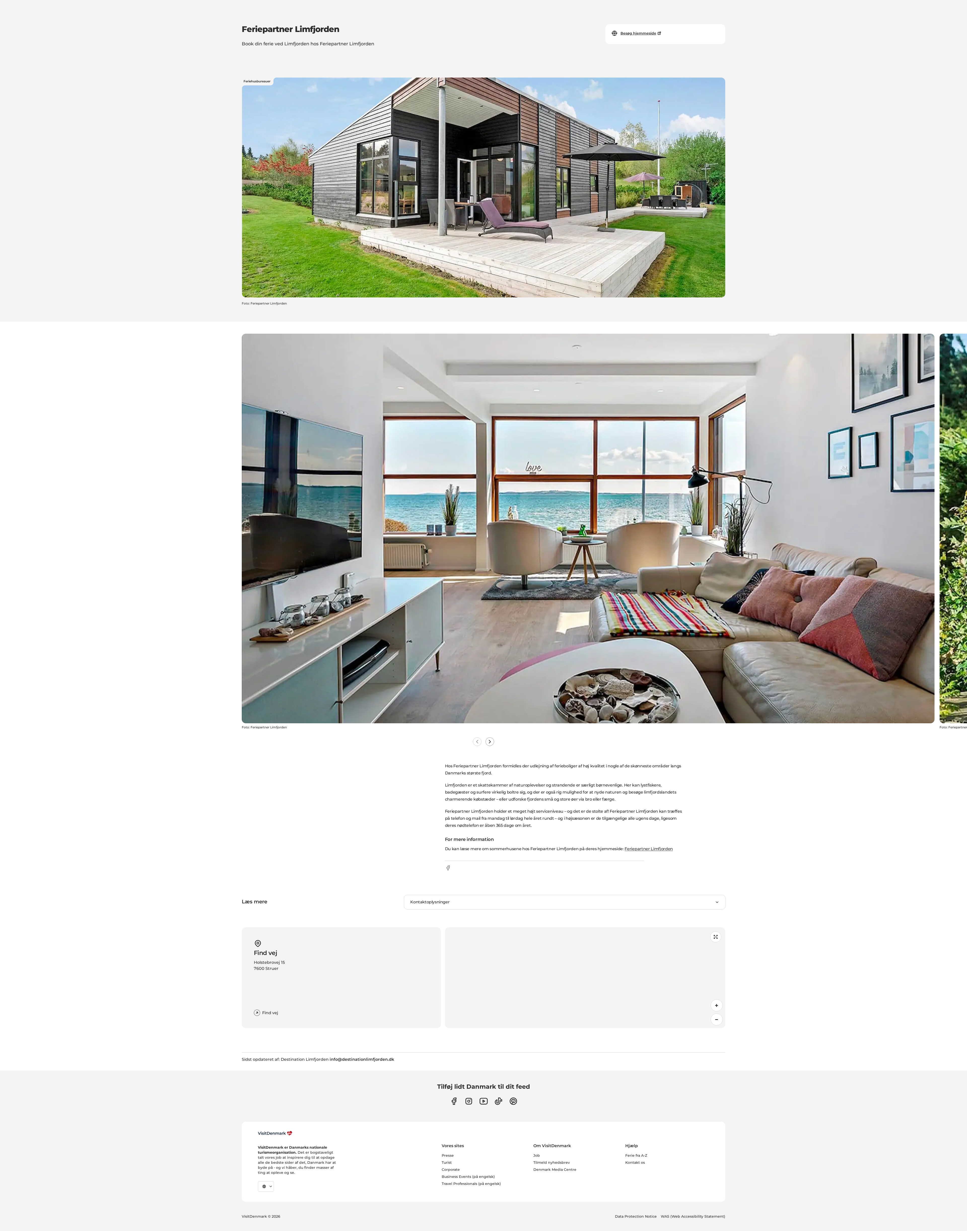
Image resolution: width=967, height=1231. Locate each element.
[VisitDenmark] (275, 1133)
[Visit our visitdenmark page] (483, 1101)
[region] (585, 977)
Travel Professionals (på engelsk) (471, 1183)
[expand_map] (715, 936)
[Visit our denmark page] (454, 1101)
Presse (448, 1155)
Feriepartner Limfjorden (649, 848)
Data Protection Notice (636, 1216)
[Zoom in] (717, 1005)
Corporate (451, 1169)
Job (536, 1155)
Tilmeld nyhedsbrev (551, 1162)
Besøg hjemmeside (638, 33)
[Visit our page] (468, 1101)
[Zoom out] (717, 1019)
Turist (447, 1162)
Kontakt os (635, 1162)
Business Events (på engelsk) (468, 1176)
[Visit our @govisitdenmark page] (498, 1101)
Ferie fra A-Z (636, 1155)
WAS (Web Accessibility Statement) (693, 1216)
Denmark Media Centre (554, 1169)
